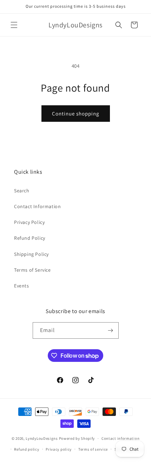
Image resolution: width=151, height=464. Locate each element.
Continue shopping (75, 113)
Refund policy (26, 449)
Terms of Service (32, 270)
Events (21, 286)
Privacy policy (59, 449)
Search (21, 190)
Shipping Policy (31, 254)
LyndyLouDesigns (42, 438)
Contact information (120, 438)
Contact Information (37, 206)
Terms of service (93, 449)
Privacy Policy (29, 222)
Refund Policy (29, 238)
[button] (14, 25)
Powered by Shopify (77, 438)
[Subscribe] (110, 330)
